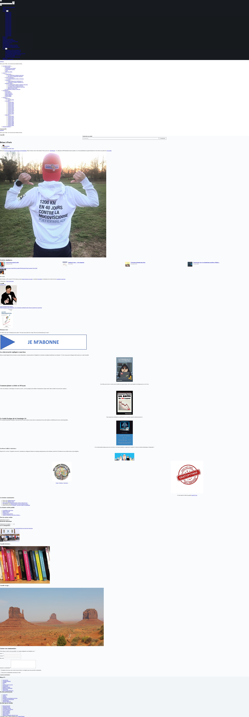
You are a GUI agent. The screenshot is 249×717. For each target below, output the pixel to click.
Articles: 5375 (3, 284)
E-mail (2, 655)
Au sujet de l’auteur (7, 66)
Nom (1, 653)
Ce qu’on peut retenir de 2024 (12, 262)
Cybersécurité (8, 74)
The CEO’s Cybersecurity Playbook (15, 76)
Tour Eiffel (34, 268)
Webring (61, 483)
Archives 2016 (11, 113)
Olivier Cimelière (6, 711)
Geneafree (5, 697)
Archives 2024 (11, 103)
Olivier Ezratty (6, 714)
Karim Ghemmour (9, 94)
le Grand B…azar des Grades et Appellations (21, 505)
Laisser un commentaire (5, 674)
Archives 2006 (11, 125)
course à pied (10, 268)
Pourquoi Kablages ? (7, 126)
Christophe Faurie (6, 707)
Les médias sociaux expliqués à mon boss (16, 87)
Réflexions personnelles (7, 688)
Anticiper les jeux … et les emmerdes (76, 262)
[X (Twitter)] (2, 269)
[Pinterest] (4, 269)
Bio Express (7, 67)
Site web (2, 658)
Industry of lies (11, 501)
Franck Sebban (8, 96)
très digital (40, 279)
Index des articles (8, 71)
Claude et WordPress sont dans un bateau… (11, 515)
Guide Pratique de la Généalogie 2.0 (15, 81)
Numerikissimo (6, 700)
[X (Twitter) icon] (3, 283)
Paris (26, 268)
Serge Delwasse (8, 92)
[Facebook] (1, 269)
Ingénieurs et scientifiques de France (10, 698)
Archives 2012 (11, 119)
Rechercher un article (87, 136)
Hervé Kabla (7, 91)
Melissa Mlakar (8, 95)
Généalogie (7, 80)
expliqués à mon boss (61, 279)
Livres (6, 70)
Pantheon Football (6, 687)
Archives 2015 (11, 116)
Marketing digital (8, 83)
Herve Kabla (5, 502)
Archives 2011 (11, 120)
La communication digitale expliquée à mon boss (18, 84)
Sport (13, 148)
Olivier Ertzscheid (6, 712)
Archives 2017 (11, 111)
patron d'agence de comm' (27, 279)
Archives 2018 (11, 110)
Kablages (2, 61)
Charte (57, 483)
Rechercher (162, 138)
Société (9, 148)
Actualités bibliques (7, 681)
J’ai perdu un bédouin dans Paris (138, 262)
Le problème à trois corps (8, 510)
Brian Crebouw (3, 268)
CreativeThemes (21, 716)
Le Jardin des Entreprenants (8, 699)
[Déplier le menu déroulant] (11, 66)
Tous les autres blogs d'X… (8, 690)
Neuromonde (5, 685)
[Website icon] (2, 283)
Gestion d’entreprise (9, 77)
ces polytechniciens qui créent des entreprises (23, 528)
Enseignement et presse (10, 69)
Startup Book (5, 689)
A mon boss (5, 694)
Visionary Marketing (7, 701)
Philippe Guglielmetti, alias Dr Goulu (10, 715)
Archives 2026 (11, 99)
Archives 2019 (11, 109)
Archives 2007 (11, 124)
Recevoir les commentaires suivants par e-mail (11, 672)
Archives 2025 (11, 102)
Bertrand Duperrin (6, 705)
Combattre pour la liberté (8, 513)
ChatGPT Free (194, 495)
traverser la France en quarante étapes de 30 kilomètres (15, 150)
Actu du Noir (5, 680)
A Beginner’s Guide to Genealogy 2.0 (15, 82)
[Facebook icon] (0, 283)
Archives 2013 (11, 118)
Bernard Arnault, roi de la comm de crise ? (19, 502)
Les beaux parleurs (6, 710)
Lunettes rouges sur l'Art (8, 684)
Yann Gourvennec (10, 281)
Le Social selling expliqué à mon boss (15, 85)
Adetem (4, 695)
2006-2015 (7, 114)
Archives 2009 (11, 121)
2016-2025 (7, 101)
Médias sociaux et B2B (12, 88)
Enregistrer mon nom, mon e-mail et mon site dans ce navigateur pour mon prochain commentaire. (21, 670)
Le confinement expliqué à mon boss (12, 89)
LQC (4, 683)
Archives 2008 (11, 123)
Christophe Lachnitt (7, 708)
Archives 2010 (11, 112)
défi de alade (16, 268)
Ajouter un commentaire (5, 667)
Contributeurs (5, 90)
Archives (4, 97)
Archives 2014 (11, 117)
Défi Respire (52, 150)
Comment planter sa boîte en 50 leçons (16, 78)
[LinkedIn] (5, 269)
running (30, 268)
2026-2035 (7, 98)
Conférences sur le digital (10, 68)
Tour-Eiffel (109, 150)
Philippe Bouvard (11, 500)
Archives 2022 (11, 105)
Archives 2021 (11, 106)
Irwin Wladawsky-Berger (8, 709)
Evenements (5, 148)
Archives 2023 (11, 104)
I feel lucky (65, 483)
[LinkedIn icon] (1, 283)
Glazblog (4, 682)
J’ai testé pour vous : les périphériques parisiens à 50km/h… (206, 262)
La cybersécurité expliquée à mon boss (16, 75)
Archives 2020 (11, 107)
